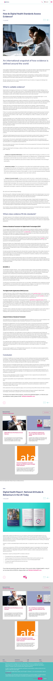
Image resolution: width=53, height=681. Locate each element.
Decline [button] (45, 678)
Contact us (4, 661)
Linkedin (40, 661)
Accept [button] (40, 678)
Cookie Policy (8, 672)
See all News (46, 412)
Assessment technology (19, 661)
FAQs (28, 661)
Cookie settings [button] (35, 678)
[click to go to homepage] (6, 2)
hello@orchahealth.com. (28, 396)
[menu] (51, 2)
